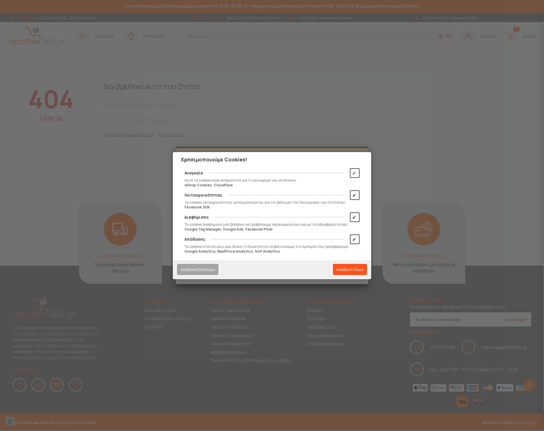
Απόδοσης (194, 239)
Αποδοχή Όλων (350, 269)
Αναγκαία (193, 173)
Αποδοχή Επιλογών (197, 269)
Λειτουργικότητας (203, 195)
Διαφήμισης (196, 217)
